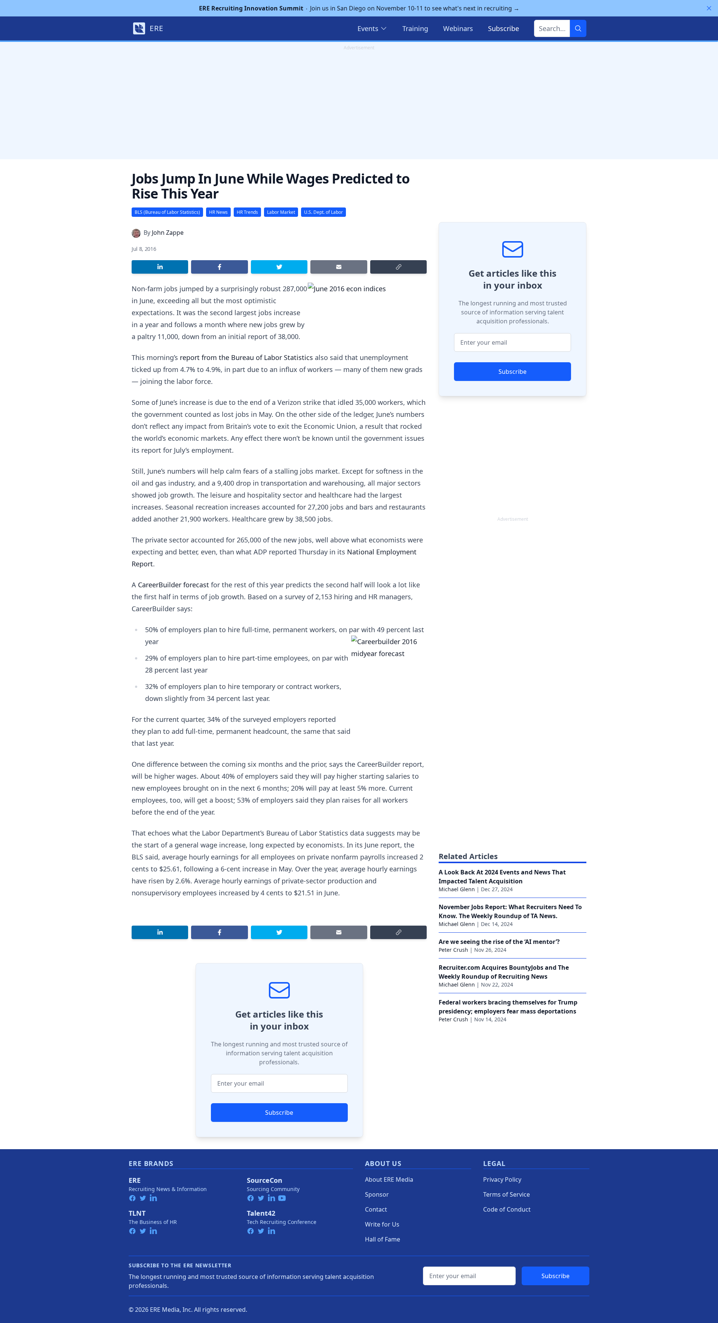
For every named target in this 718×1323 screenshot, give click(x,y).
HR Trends (247, 212)
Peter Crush (453, 949)
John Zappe (168, 232)
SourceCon (264, 1180)
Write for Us (382, 1224)
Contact (376, 1209)
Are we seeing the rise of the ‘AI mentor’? (499, 942)
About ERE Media (389, 1179)
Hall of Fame (382, 1239)
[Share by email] (338, 267)
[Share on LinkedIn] (160, 267)
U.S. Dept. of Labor (323, 212)
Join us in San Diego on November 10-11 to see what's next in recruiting (359, 8)
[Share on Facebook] (219, 267)
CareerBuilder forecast (173, 584)
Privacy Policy (502, 1179)
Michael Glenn (457, 889)
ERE (135, 1180)
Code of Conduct (507, 1209)
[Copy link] (398, 267)
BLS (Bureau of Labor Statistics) (167, 212)
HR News (218, 212)
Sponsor (377, 1194)
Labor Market (281, 212)
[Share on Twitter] (279, 267)
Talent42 (261, 1213)
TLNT (137, 1213)
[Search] (578, 28)
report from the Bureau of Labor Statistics (246, 357)
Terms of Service (506, 1194)
